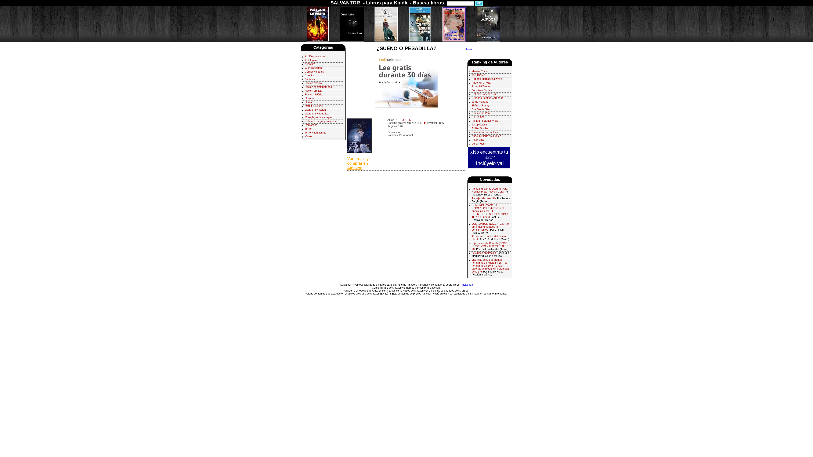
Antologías (311, 60)
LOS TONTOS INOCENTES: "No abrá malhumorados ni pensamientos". (490, 226)
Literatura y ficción (315, 109)
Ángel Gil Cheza (481, 82)
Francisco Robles (482, 90)
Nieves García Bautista (485, 132)
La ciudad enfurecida (484, 253)
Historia (309, 98)
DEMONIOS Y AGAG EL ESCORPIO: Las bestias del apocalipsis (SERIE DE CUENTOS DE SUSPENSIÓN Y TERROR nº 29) (490, 211)
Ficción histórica (314, 94)
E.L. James (478, 117)
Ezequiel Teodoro (482, 86)
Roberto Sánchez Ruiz (485, 94)
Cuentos (310, 75)
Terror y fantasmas (315, 132)
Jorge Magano (480, 101)
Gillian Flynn (479, 143)
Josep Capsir (479, 124)
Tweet (469, 49)
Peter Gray (478, 139)
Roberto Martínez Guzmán (487, 78)
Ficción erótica (313, 90)
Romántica (311, 125)
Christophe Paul (481, 113)
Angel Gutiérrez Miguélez (486, 136)
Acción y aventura (315, 56)
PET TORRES (403, 119)
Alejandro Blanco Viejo (485, 120)
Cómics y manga (314, 71)
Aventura (310, 64)
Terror (308, 128)
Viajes (308, 136)
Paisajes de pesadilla (484, 198)
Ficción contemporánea (318, 86)
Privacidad (467, 284)
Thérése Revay (480, 105)
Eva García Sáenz (482, 109)
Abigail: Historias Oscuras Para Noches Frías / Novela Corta (489, 190)
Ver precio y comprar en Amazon (358, 163)
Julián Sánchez (480, 128)
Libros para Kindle (387, 3)
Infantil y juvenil (314, 106)
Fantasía (310, 79)
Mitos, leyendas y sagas (318, 117)
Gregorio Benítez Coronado (487, 97)
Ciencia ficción (313, 67)
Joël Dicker (478, 75)
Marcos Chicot (480, 71)
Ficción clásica (313, 83)
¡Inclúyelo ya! (489, 163)
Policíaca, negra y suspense (321, 121)
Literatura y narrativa (317, 113)
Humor (309, 102)
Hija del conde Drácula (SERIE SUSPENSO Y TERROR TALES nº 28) (491, 246)
